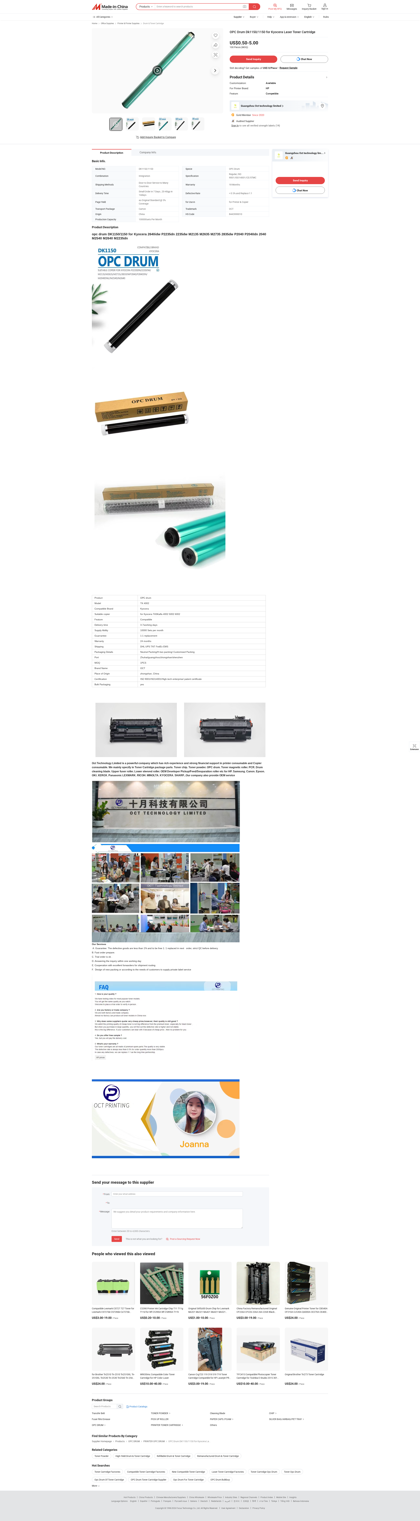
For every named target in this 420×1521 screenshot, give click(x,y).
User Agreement (228, 1508)
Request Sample (288, 67)
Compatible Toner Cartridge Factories (146, 1471)
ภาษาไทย (263, 1501)
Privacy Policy (258, 1508)
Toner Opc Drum (292, 1471)
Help (269, 16)
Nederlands (216, 1501)
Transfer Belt (98, 1413)
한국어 (237, 1501)
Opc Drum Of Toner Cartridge (109, 1479)
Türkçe (274, 1501)
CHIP (271, 1413)
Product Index (267, 1497)
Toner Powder (101, 1456)
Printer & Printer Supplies (128, 23)
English (133, 1501)
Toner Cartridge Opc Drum (264, 1471)
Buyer (253, 16)
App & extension (288, 16)
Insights (292, 1497)
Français (167, 1501)
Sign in (324, 8)
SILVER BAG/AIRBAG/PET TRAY (285, 1419)
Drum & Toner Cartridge (153, 23)
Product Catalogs (138, 1406)
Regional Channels (249, 1497)
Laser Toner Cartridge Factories (228, 1471)
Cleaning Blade (217, 1413)
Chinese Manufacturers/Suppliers (171, 1497)
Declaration (244, 1508)
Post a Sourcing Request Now (183, 1238)
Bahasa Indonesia (301, 1501)
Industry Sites (231, 1497)
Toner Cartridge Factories (107, 1471)
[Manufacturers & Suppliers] (110, 6)
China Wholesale (196, 1497)
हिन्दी (254, 1501)
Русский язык (181, 1501)
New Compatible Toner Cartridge (188, 1471)
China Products (146, 1497)
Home (94, 23)
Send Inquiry (253, 59)
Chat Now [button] (306, 59)
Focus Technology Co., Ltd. (189, 1508)
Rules (326, 16)
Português (155, 1501)
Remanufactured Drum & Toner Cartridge (218, 1456)
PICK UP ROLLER (159, 1419)
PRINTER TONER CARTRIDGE (166, 1425)
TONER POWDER (159, 1413)
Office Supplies (107, 23)
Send (116, 1238)
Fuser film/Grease (101, 1419)
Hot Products (130, 1497)
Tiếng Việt (285, 1501)
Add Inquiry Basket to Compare (158, 137)
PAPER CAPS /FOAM (220, 1419)
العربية (227, 1501)
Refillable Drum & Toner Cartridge (173, 1456)
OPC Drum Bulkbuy (220, 1479)
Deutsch (204, 1501)
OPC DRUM (97, 1425)
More (95, 1485)
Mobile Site (281, 1497)
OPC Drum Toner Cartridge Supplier (148, 1479)
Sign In (235, 125)
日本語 (246, 1501)
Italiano (193, 1501)
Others (213, 1425)
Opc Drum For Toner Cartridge (188, 1479)
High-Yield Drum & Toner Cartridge (133, 1456)
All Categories (103, 16)
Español (143, 1501)
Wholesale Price (215, 1497)
